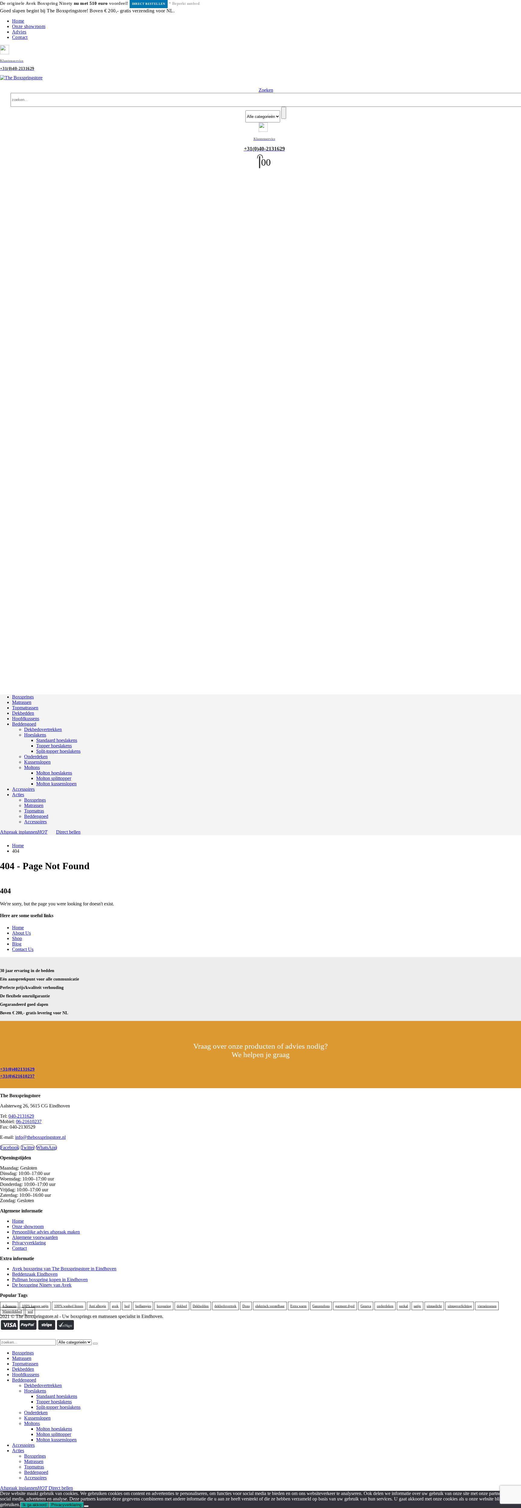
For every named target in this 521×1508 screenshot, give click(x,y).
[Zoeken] (283, 113)
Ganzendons (321, 1306)
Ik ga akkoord (34, 1505)
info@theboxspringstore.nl (40, 1137)
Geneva (366, 1306)
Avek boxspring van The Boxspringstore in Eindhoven (64, 1268)
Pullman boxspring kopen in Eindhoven (50, 1279)
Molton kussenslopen (56, 783)
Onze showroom (28, 26)
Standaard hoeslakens (56, 740)
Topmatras (34, 810)
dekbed (182, 1306)
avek (115, 1306)
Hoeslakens (35, 734)
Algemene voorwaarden (35, 1237)
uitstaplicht (434, 1306)
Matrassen (21, 702)
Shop (17, 938)
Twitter (27, 1147)
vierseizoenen (487, 1306)
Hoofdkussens (25, 718)
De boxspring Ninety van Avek (41, 1285)
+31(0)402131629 (17, 1069)
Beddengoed (24, 724)
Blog (16, 943)
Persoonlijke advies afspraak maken (46, 1231)
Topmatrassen (25, 707)
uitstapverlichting (460, 1306)
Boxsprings (23, 696)
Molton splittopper (53, 778)
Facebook (9, 1147)
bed (127, 1306)
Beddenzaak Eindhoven (35, 1274)
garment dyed (345, 1306)
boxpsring (164, 1306)
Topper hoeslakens (54, 745)
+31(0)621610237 (17, 1076)
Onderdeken (36, 756)
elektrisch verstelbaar (270, 1306)
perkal (403, 1306)
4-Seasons (9, 1306)
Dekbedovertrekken (43, 729)
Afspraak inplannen (23, 832)
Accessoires (23, 789)
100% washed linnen (68, 1306)
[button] (266, 90)
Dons (246, 1306)
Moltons (32, 767)
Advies (19, 31)
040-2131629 (21, 1116)
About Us (21, 933)
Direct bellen (68, 832)
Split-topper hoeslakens (58, 751)
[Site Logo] (21, 77)
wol (30, 1311)
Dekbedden (23, 713)
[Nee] (86, 1506)
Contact (20, 37)
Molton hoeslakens (54, 772)
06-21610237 (29, 1121)
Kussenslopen (37, 762)
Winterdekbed (12, 1311)
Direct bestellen (148, 3)
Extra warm (298, 1306)
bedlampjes (143, 1306)
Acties (18, 794)
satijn (417, 1306)
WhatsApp (46, 1147)
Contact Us (22, 949)
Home (18, 21)
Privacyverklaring (29, 1242)
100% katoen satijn (35, 1306)
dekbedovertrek (225, 1306)
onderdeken (385, 1306)
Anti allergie (97, 1306)
